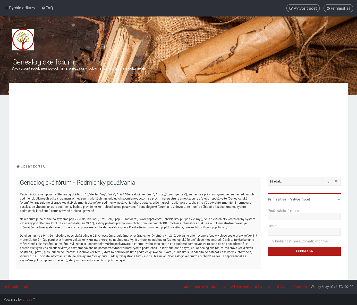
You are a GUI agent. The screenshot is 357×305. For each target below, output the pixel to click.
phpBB (28, 299)
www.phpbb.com (136, 223)
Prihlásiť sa (277, 199)
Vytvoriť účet (300, 199)
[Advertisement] (178, 126)
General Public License (55, 223)
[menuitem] (47, 7)
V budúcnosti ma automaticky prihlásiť (301, 241)
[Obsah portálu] (23, 39)
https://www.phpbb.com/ (211, 227)
